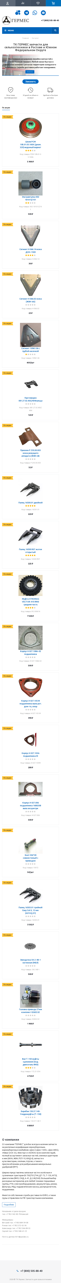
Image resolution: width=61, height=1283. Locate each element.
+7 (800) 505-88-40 (50, 20)
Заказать (30, 81)
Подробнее (9, 1205)
